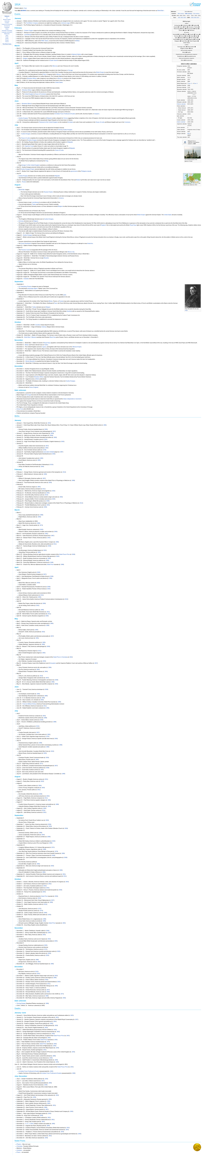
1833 (62, 1131)
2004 (43, 715)
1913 (184, 17)
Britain (50, 301)
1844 (66, 1129)
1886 (45, 1107)
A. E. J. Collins (29, 1123)
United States (59, 82)
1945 (49, 806)
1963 (42, 787)
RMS (44, 40)
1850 (48, 1037)
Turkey (34, 204)
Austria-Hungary (23, 118)
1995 (38, 460)
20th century (188, 13)
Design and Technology (7, 24)
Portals (6, 38)
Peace (18, 1152)
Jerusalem (53, 663)
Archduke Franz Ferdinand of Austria (65, 113)
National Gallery (76, 54)
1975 (47, 736)
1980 (45, 474)
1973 (40, 525)
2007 (53, 431)
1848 (55, 1060)
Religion (7, 40)
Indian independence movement (72, 399)
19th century (181, 13)
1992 (55, 437)
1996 (47, 560)
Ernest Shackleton (26, 243)
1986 (104, 425)
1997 (43, 478)
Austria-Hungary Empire (27, 169)
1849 (57, 1047)
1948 (51, 562)
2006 (51, 435)
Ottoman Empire (76, 346)
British (37, 379)
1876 (48, 1041)
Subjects (7, 16)
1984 (38, 486)
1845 (54, 1029)
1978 (56, 851)
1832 (67, 1127)
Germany (21, 221)
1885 (53, 1123)
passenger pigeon (33, 288)
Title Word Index (7, 44)
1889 (53, 1056)
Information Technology (7, 30)
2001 (46, 779)
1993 (46, 448)
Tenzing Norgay (21, 1003)
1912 (182, 17)
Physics (19, 1144)
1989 (46, 996)
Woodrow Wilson (32, 78)
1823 (71, 1015)
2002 (45, 439)
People (6, 37)
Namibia (69, 311)
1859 (49, 1083)
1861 (52, 1119)
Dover (31, 387)
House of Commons (40, 94)
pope (64, 294)
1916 (195, 17)
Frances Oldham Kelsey (29, 704)
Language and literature (7, 32)
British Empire (100, 72)
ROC (188, 133)
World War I (160, 10)
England (103, 225)
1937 (37, 732)
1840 (57, 1095)
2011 (43, 488)
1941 (47, 611)
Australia (26, 278)
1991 (39, 552)
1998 (73, 480)
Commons (127, 122)
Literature (19, 1150)
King (46, 161)
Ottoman (33, 337)
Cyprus (44, 346)
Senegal (28, 394)
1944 (48, 423)
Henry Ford (20, 409)
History (6, 29)
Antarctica (90, 243)
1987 (61, 452)
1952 (49, 883)
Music (7, 35)
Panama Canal (25, 249)
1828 (56, 1025)
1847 (42, 1080)
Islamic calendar (181, 121)
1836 (46, 1078)
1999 (57, 542)
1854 (54, 1021)
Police (44, 74)
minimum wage (65, 23)
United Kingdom (29, 94)
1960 (36, 759)
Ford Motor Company (32, 23)
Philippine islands (86, 171)
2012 (81, 503)
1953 (49, 914)
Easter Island (53, 60)
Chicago (70, 70)
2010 (51, 464)
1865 (48, 1101)
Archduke (70, 122)
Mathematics (7, 33)
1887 (46, 1109)
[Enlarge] (200, 159)
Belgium (60, 206)
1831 (44, 1049)
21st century (196, 13)
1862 (51, 1023)
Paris (55, 303)
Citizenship (7, 21)
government (74, 171)
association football (48, 452)
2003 (62, 441)
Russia (24, 181)
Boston (78, 179)
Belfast (77, 40)
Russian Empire (48, 192)
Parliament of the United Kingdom (48, 122)
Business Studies (7, 19)
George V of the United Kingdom (31, 165)
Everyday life (7, 25)
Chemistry (19, 1146)
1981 (46, 533)
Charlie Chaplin (28, 30)
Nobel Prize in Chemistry (60, 657)
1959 (52, 433)
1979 (44, 449)
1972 (39, 908)
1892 (48, 1103)
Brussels (46, 258)
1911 (179, 17)
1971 (41, 763)
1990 (38, 523)
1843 (67, 1035)
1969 (47, 747)
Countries (7, 22)
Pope (186, 310)
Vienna (65, 118)
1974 (52, 847)
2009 (45, 429)
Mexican (55, 66)
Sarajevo (96, 113)
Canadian (37, 324)
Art (7, 18)
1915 (192, 17)
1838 (46, 1137)
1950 (39, 597)
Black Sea (53, 337)
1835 (57, 1062)
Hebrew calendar (181, 104)
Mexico (60, 78)
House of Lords (100, 122)
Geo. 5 (190, 83)
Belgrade (49, 118)
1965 (45, 507)
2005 (50, 482)
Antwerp (43, 327)
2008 (49, 546)
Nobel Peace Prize (64, 554)
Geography (7, 27)
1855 (54, 1045)
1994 (42, 466)
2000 (47, 493)
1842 (56, 1017)
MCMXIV (23, 10)
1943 (48, 537)
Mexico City (71, 252)
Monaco (59, 74)
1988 (54, 721)
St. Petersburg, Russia (25, 286)
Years (25, 8)
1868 (73, 1073)
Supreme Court (29, 146)
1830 (55, 1039)
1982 (60, 497)
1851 (54, 1105)
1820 (45, 1027)
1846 (52, 1033)
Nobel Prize (50, 564)
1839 (41, 1115)
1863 (51, 1071)
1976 (41, 910)
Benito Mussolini (30, 361)
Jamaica (61, 198)
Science (7, 41)
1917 (198, 17)
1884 (48, 1125)
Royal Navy (133, 225)
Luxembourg (27, 34)
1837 (76, 1019)
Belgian (25, 58)
